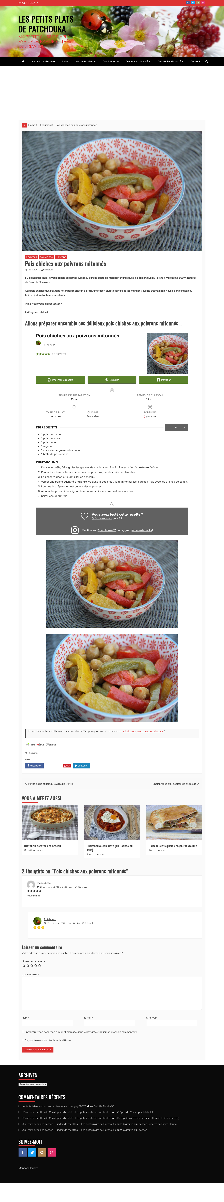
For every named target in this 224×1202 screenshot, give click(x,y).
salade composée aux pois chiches (143, 731)
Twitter (193, 2)
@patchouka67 (106, 530)
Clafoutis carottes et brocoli (42, 846)
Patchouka (50, 919)
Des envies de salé (137, 61)
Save (68, 766)
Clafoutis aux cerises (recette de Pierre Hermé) (150, 1124)
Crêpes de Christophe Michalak (135, 1112)
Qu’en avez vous (102, 518)
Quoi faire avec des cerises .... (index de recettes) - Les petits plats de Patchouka (69, 1124)
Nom (25, 1017)
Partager (166, 379)
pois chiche (46, 256)
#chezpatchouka (142, 530)
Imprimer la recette (62, 379)
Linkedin (82, 765)
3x (184, 427)
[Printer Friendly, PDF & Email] (41, 746)
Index (65, 61)
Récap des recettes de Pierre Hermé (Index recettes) (148, 1118)
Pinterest (198, 2)
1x (169, 427)
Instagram (203, 2)
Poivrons (61, 256)
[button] (37, 354)
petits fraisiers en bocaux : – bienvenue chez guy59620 (54, 1106)
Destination (109, 61)
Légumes (34, 753)
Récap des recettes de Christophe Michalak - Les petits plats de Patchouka (66, 1112)
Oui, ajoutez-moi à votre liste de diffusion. (48, 1040)
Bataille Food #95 (104, 1106)
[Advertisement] (112, 91)
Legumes (31, 256)
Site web (151, 1017)
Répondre (82, 887)
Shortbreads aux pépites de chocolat (174, 783)
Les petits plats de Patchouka (46, 24)
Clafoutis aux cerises (135, 1129)
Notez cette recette (33, 961)
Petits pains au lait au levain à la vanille (50, 783)
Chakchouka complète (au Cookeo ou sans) (110, 848)
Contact (195, 61)
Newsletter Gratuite (43, 61)
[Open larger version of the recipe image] (167, 353)
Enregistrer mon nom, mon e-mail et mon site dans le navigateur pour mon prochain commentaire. (81, 1031)
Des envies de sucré (169, 61)
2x (176, 427)
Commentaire (30, 974)
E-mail (88, 1017)
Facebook (188, 2)
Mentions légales (28, 1168)
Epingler (114, 379)
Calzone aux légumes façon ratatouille (173, 846)
